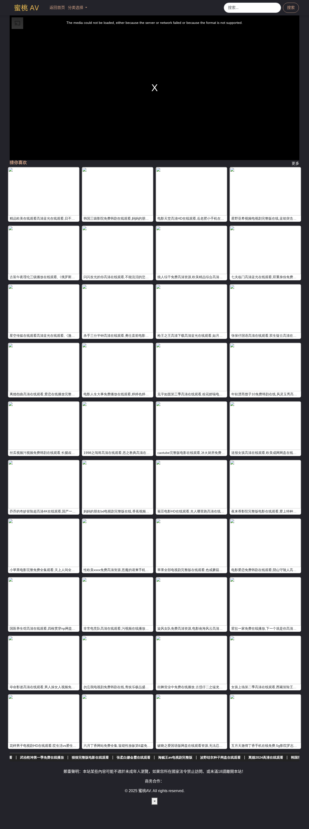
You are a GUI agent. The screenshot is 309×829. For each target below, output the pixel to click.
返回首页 (57, 8)
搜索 (291, 8)
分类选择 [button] (76, 8)
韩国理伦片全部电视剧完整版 (263, 757)
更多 (295, 163)
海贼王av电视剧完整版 (125, 757)
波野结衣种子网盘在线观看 (170, 757)
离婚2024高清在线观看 (216, 757)
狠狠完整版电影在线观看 (40, 757)
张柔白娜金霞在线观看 (84, 757)
